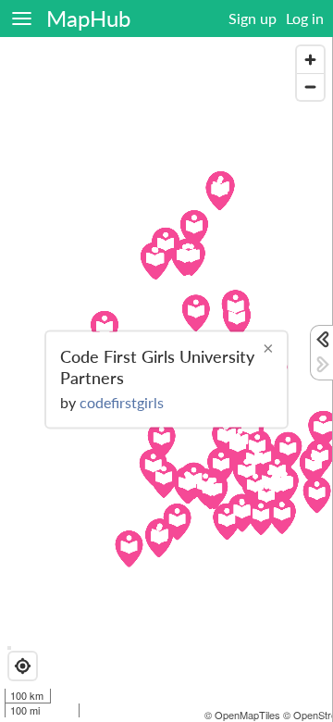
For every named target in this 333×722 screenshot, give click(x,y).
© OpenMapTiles (242, 714)
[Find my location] (22, 666)
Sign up (252, 18)
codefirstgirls (122, 401)
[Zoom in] (310, 59)
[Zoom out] (310, 86)
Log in (305, 18)
